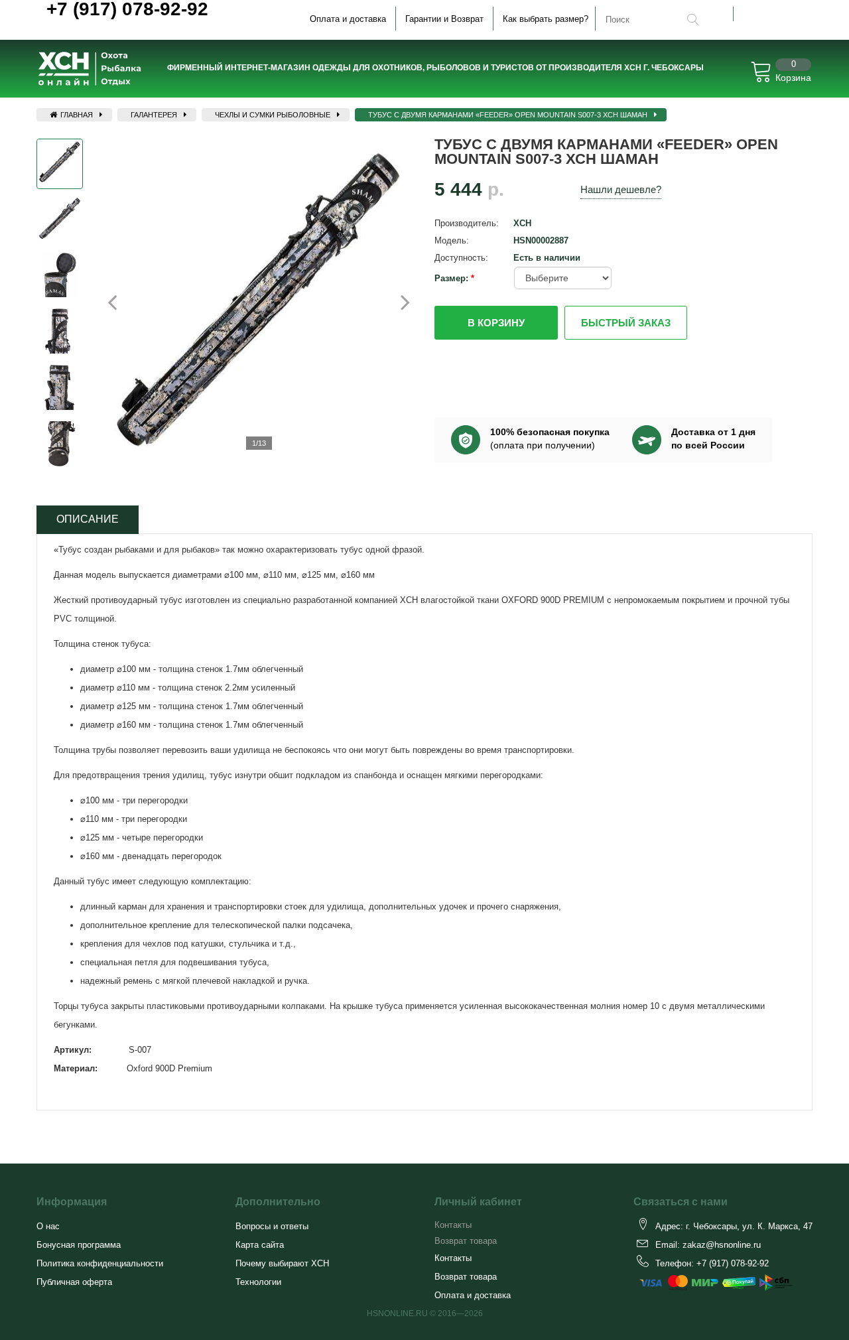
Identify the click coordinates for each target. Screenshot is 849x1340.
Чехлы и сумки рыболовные (272, 115)
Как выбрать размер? (545, 19)
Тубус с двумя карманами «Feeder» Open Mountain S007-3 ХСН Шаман (507, 115)
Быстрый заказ (626, 322)
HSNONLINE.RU (397, 1313)
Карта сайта (259, 1245)
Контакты (453, 1225)
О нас (48, 1226)
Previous (26, 306)
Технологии (258, 1282)
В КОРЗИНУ (496, 322)
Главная (75, 115)
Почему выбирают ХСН (282, 1263)
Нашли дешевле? (620, 189)
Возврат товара (465, 1241)
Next (398, 302)
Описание (87, 519)
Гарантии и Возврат (444, 19)
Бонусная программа (78, 1245)
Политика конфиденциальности (99, 1263)
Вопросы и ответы (271, 1226)
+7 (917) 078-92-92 (732, 1263)
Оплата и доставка (348, 19)
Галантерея (154, 115)
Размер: (452, 278)
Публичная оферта (74, 1282)
